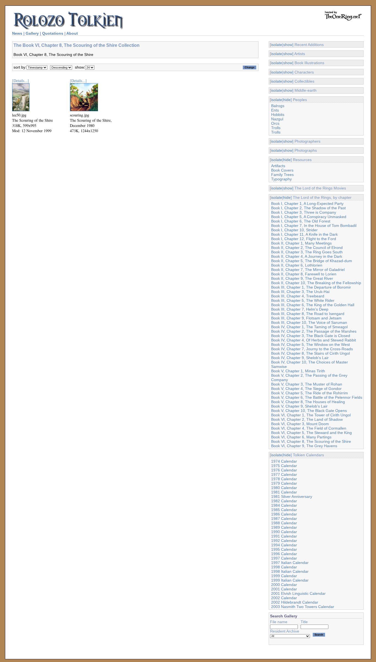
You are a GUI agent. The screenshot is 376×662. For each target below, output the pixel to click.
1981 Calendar (284, 492)
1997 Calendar (284, 558)
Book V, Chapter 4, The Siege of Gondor (306, 388)
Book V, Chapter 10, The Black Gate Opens (309, 410)
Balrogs (277, 106)
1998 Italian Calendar (290, 571)
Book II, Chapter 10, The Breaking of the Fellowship (316, 283)
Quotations (52, 33)
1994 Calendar (284, 545)
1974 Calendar (284, 461)
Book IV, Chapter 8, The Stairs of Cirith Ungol (310, 353)
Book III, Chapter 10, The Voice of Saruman (309, 322)
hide (287, 99)
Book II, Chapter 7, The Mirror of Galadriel (308, 269)
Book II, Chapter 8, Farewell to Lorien (303, 274)
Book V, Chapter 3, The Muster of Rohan (306, 384)
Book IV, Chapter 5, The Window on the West (310, 344)
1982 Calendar (284, 501)
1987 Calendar (284, 518)
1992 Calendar (284, 540)
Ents (275, 110)
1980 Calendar (284, 487)
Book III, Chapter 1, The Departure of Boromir (311, 287)
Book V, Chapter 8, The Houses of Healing (308, 402)
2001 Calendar (284, 589)
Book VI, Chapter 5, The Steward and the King (311, 432)
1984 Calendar (284, 505)
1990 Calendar (284, 532)
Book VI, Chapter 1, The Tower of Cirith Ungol (311, 415)
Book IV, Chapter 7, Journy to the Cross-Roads (312, 349)
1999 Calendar (284, 576)
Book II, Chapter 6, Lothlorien (296, 265)
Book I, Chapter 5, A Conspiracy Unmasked (308, 217)
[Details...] (20, 80)
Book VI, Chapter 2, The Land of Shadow (307, 419)
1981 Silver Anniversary (291, 496)
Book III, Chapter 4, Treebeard (297, 296)
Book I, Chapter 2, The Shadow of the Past (308, 208)
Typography (281, 179)
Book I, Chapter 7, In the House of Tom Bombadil (313, 225)
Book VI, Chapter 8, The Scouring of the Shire (311, 441)
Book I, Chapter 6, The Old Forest (300, 221)
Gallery (32, 33)
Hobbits (277, 114)
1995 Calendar (284, 549)
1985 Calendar (284, 510)
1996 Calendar (284, 554)
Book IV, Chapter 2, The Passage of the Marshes (313, 331)
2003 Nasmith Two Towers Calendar (302, 606)
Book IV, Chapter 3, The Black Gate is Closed (310, 335)
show (287, 44)
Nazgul (277, 119)
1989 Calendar (284, 527)
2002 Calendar (284, 598)
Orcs (275, 123)
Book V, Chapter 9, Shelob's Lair (299, 406)
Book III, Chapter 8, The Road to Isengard (307, 313)
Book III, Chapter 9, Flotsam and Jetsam (306, 318)
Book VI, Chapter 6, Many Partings (301, 437)
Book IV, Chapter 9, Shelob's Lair (300, 358)
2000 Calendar (284, 584)
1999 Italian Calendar (290, 580)
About (72, 33)
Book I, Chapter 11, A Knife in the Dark (304, 234)
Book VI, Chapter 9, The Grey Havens (304, 446)
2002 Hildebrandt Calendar (294, 602)
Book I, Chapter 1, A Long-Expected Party (307, 203)
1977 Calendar (284, 474)
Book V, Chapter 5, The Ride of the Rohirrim (309, 393)
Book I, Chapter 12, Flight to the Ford (303, 239)
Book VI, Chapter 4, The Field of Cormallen (308, 428)
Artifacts (278, 166)
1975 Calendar (284, 465)
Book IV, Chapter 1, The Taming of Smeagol (309, 327)
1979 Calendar (284, 483)
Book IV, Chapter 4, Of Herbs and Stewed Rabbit (313, 340)
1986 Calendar (284, 514)
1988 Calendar (284, 523)
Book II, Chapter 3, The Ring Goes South (307, 252)
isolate (276, 44)
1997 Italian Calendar (290, 562)
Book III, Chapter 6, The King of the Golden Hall (312, 305)
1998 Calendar (284, 567)
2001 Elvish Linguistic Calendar (298, 593)
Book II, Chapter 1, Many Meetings (301, 243)
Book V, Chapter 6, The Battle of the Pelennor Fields (316, 397)
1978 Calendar (284, 479)
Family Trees (282, 174)
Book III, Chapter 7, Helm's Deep (299, 309)
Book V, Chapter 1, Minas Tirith (298, 371)
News (17, 33)
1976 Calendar (284, 470)
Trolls (275, 128)
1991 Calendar (284, 536)
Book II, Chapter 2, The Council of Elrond (307, 247)
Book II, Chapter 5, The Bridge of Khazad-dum (311, 261)
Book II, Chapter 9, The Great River (302, 278)
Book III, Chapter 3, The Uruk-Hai (300, 291)
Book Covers (282, 170)
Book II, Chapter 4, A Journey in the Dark (306, 256)
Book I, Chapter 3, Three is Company (303, 212)
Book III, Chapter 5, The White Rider (302, 300)
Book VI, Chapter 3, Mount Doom (300, 424)
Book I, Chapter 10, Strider (294, 230)
